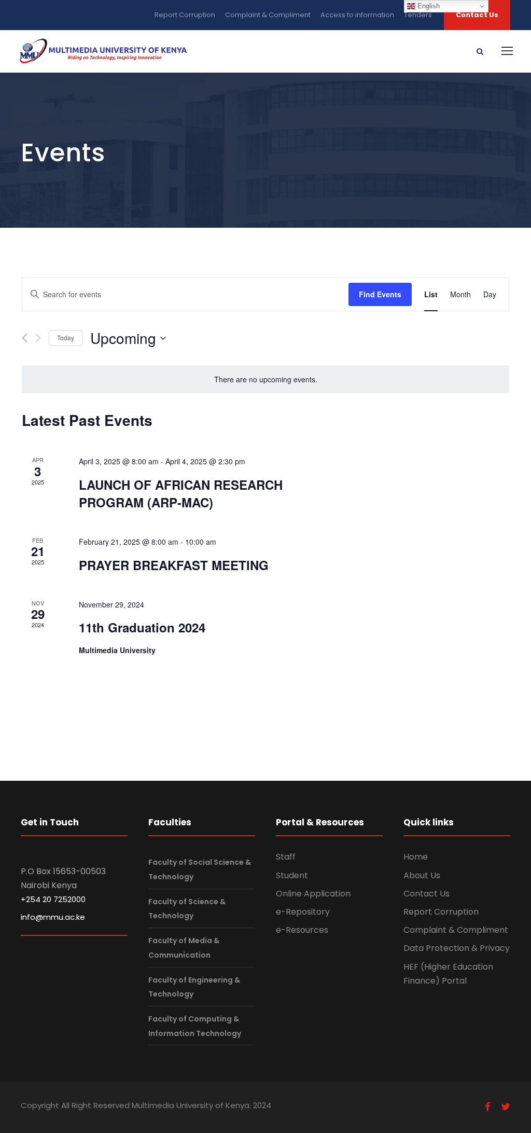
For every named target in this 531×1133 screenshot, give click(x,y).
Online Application (313, 894)
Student (292, 875)
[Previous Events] (24, 338)
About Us (421, 875)
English (427, 6)
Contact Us (477, 15)
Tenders (418, 15)
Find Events (380, 294)
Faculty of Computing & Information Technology (194, 1026)
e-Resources (302, 930)
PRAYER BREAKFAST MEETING (174, 565)
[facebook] (488, 1107)
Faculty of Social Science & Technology (199, 870)
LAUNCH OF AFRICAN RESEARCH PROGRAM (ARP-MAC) (181, 493)
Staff (286, 857)
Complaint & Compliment (268, 15)
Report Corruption (185, 15)
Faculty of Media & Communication (183, 947)
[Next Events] (38, 338)
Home (415, 857)
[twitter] (505, 1107)
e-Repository (303, 912)
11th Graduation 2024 (142, 627)
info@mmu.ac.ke (53, 916)
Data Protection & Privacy (456, 948)
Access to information (357, 15)
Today (65, 337)
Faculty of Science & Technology (187, 908)
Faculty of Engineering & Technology (194, 987)
